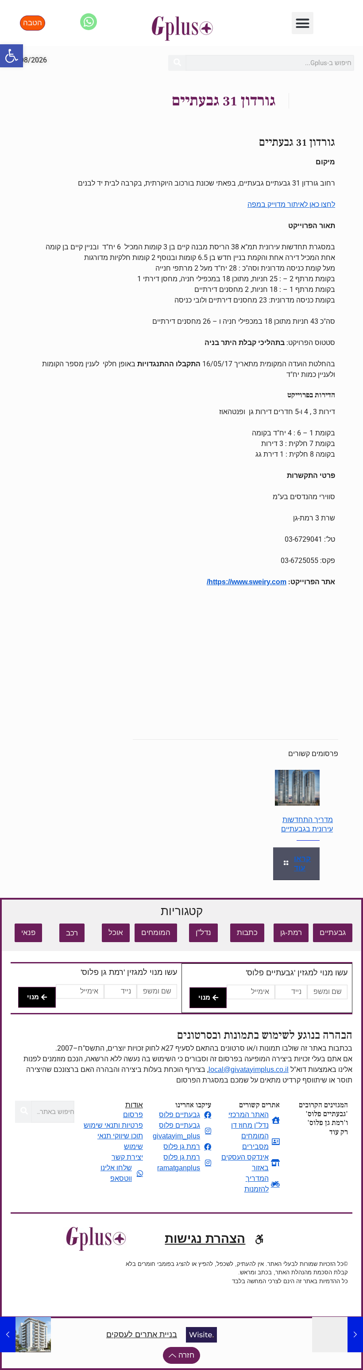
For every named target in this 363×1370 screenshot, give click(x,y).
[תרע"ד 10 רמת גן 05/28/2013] (7, 1334)
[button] (11, 55)
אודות (134, 1105)
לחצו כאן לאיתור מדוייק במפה (291, 204)
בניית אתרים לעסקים (141, 1334)
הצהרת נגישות (205, 1239)
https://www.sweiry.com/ (246, 582)
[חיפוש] (176, 63)
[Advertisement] (181, 660)
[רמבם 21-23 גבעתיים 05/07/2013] (355, 1334)
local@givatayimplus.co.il (249, 1069)
